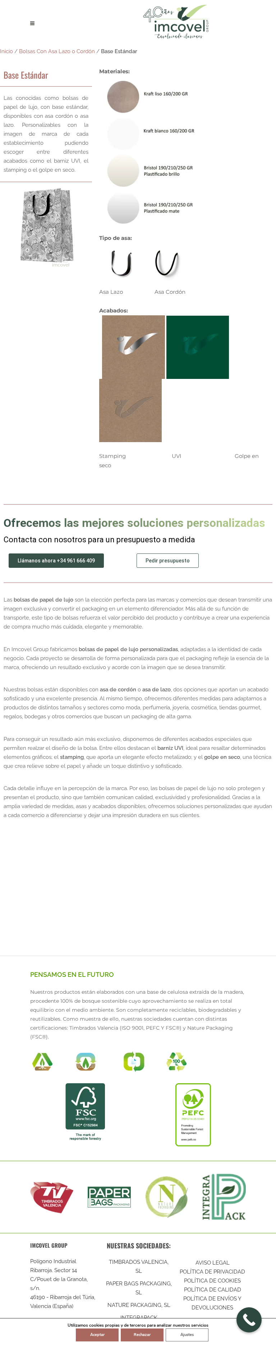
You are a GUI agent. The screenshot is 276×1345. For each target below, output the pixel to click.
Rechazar (142, 1334)
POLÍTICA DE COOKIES (212, 1280)
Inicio (6, 51)
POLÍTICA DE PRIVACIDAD (212, 1272)
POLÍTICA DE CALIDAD (212, 1289)
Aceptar (97, 1334)
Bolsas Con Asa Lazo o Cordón (57, 51)
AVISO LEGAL (213, 1263)
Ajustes (187, 1334)
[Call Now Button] (249, 1319)
